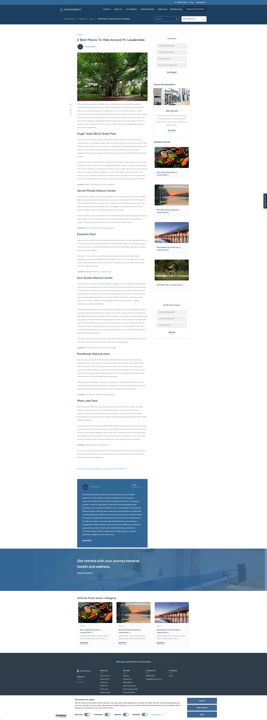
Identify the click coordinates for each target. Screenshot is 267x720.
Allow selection (202, 708)
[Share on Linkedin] (70, 112)
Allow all (202, 701)
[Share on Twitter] (71, 110)
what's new (162, 9)
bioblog (82, 19)
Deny (202, 714)
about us (118, 9)
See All (171, 676)
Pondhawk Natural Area (107, 360)
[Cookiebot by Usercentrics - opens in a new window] (61, 715)
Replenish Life (127, 679)
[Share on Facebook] (70, 107)
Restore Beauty (127, 682)
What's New (104, 686)
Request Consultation (196, 9)
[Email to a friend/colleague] (71, 115)
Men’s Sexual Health (129, 686)
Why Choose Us (105, 676)
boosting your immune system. (123, 121)
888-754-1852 (182, 2)
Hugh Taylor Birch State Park (110, 140)
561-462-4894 (104, 578)
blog (191, 2)
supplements (200, 2)
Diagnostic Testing (129, 692)
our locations (131, 9)
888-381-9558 (150, 676)
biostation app (176, 9)
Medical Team (104, 679)
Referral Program (105, 692)
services (106, 9)
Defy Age (126, 676)
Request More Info (265, 201)
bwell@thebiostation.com (154, 679)
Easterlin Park (82, 240)
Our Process (104, 682)
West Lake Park (83, 407)
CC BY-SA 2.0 (120, 469)
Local (91, 19)
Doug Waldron (96, 469)
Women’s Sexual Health (130, 689)
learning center (147, 9)
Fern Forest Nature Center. (113, 287)
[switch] (107, 714)
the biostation (70, 19)
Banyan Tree (82, 469)
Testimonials (104, 689)
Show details (156, 715)
